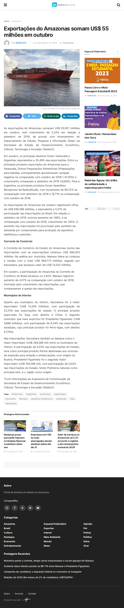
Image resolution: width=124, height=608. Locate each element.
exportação (60, 394)
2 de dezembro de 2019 (45, 42)
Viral (86, 545)
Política (87, 537)
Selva (86, 541)
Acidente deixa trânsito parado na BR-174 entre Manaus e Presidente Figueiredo (46, 566)
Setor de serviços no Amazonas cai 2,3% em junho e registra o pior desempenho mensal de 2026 (68, 441)
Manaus (23, 399)
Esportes (49, 528)
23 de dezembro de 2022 (109, 192)
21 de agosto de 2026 (41, 451)
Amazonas (17, 394)
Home (6, 21)
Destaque (91, 107)
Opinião (87, 523)
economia (45, 394)
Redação (21, 42)
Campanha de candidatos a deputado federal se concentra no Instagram (43, 571)
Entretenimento (12, 545)
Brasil (7, 528)
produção (61, 399)
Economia (16, 21)
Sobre (7, 593)
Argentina (31, 394)
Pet (85, 528)
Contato (32, 593)
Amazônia (9, 523)
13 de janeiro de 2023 (108, 142)
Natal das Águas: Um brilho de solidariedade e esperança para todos (101, 184)
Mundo (48, 541)
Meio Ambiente (52, 537)
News (47, 545)
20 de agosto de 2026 (68, 451)
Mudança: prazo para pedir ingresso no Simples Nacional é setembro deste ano (15, 441)
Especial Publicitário (97, 61)
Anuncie (19, 593)
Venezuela (10, 403)
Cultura (8, 532)
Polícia (87, 532)
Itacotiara (10, 399)
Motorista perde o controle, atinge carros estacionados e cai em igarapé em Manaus (49, 560)
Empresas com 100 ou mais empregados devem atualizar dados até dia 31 (41, 441)
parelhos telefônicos (42, 399)
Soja (72, 399)
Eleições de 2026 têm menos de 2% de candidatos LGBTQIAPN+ (38, 577)
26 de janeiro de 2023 (108, 96)
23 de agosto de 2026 (14, 451)
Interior (48, 532)
